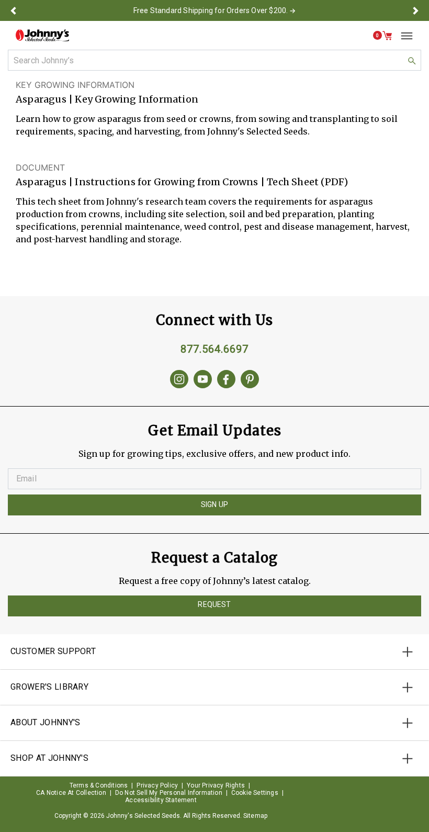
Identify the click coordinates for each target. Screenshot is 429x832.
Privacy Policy (157, 785)
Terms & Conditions (99, 785)
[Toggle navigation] (402, 35)
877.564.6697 (214, 349)
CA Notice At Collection (71, 792)
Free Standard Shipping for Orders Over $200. (210, 10)
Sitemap (255, 815)
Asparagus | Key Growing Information (107, 99)
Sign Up (214, 504)
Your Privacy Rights (216, 785)
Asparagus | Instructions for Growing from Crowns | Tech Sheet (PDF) (182, 182)
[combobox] (214, 60)
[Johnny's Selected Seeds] (42, 35)
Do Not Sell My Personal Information (168, 792)
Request (214, 604)
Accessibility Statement (161, 800)
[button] (13, 10)
